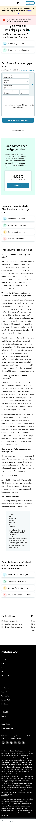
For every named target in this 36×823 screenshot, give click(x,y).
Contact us (5, 688)
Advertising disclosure (28, 70)
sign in (30, 3)
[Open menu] (2, 2)
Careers (4, 680)
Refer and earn (6, 664)
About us (4, 660)
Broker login (5, 724)
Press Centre (5, 692)
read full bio (16, 547)
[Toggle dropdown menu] (28, 76)
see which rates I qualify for (18, 120)
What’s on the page (7, 821)
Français (4, 716)
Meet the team (6, 676)
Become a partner (7, 668)
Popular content (7, 728)
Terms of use (5, 696)
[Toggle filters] (32, 84)
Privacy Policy (6, 700)
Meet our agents (7, 672)
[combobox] (16, 76)
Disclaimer (5, 704)
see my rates (18, 185)
